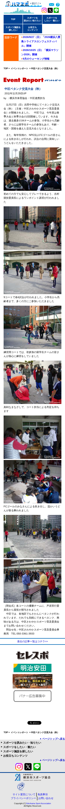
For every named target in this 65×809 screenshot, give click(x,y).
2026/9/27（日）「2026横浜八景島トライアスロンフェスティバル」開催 (40, 41)
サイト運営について (24, 794)
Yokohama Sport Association (38, 803)
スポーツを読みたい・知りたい (22, 742)
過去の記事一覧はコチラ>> (32, 641)
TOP (13, 19)
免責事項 (43, 794)
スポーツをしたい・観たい (19, 746)
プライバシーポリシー (23, 798)
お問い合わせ (45, 798)
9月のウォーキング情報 (36, 58)
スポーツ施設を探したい (18, 751)
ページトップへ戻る (53, 738)
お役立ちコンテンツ (15, 755)
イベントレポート (20, 68)
